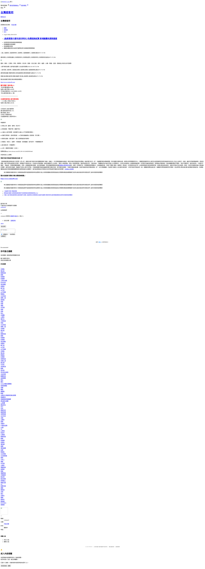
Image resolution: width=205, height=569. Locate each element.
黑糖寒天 (3, 397)
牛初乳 (2, 364)
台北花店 (3, 416)
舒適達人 (3, 480)
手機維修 (3, 475)
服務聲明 (118, 546)
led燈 (2, 427)
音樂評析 (13, 220)
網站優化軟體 (4, 401)
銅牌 (2, 421)
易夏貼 (2, 286)
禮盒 (2, 305)
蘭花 (2, 382)
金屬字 (2, 423)
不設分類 (13, 24)
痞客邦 (12, 216)
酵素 (2, 368)
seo (1, 484)
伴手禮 (2, 307)
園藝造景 (3, 376)
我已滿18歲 (4, 565)
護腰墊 (2, 391)
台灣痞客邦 (7, 12)
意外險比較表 (4, 372)
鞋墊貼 (2, 294)
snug (2, 332)
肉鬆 (2, 303)
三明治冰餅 (4, 280)
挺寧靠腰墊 (4, 385)
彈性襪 (2, 444)
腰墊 (2, 389)
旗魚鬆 (2, 299)
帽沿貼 (2, 271)
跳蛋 (2, 471)
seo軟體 (3, 403)
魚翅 (2, 322)
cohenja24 (3, 207)
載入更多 (3, 226)
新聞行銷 (3, 486)
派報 (2, 418)
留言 (15, 216)
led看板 (3, 434)
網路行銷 (3, 482)
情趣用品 (3, 467)
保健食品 (3, 358)
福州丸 (2, 319)
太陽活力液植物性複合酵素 (8, 395)
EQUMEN (3, 503)
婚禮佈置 (3, 412)
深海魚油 (3, 366)
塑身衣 (2, 499)
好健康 (2, 357)
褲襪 (2, 446)
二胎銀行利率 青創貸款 (10, 191)
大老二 (2, 459)
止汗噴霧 (3, 292)
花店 (2, 408)
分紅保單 (3, 374)
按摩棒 (2, 469)
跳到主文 (3, 17)
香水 (2, 493)
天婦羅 (2, 315)
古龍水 (2, 495)
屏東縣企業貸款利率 (64, 165)
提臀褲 (2, 504)
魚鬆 (2, 301)
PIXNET (90, 546)
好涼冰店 (3, 282)
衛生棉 (2, 477)
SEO (2, 406)
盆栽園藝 (3, 378)
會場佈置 (3, 414)
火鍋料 (2, 317)
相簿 (5, 28)
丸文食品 (3, 296)
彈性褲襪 (3, 448)
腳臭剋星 (3, 273)
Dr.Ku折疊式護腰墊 (6, 383)
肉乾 (2, 311)
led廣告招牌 (4, 425)
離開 (9, 565)
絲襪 (2, 450)
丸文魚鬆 (3, 454)
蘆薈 (2, 488)
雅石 (2, 380)
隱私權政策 (111, 546)
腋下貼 (2, 288)
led (1, 429)
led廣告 (3, 430)
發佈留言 (3, 236)
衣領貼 (2, 269)
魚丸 (2, 313)
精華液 (2, 490)
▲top (2, 223)
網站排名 (3, 405)
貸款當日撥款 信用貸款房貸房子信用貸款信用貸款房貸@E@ (21, 193)
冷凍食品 (3, 321)
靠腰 (2, 387)
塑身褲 (2, 501)
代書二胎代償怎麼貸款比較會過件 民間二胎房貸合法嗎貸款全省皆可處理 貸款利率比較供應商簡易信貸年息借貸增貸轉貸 (38, 195)
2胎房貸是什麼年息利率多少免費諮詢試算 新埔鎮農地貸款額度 (30, 39)
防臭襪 (2, 278)
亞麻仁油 (3, 360)
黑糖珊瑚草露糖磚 (6, 399)
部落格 (6, 30)
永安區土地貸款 (69, 169)
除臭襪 (2, 276)
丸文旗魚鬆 (4, 455)
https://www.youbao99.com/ (8, 82)
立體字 (2, 419)
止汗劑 (2, 290)
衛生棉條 (3, 478)
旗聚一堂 (3, 298)
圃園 (2, 497)
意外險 (2, 370)
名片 (5, 31)
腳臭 (2, 275)
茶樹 (2, 491)
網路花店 (3, 410)
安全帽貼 (3, 284)
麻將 (2, 457)
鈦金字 (2, 432)
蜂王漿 (2, 362)
